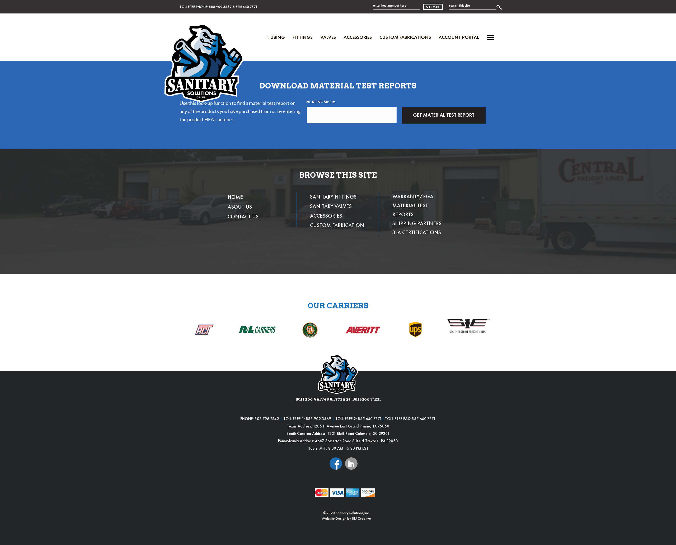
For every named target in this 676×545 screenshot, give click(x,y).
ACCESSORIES (326, 215)
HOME (235, 197)
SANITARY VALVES (331, 206)
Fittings (303, 37)
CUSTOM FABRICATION (337, 225)
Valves (328, 37)
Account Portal (459, 37)
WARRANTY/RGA (412, 196)
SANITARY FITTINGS (333, 196)
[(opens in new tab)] (336, 463)
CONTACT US (243, 216)
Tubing (276, 37)
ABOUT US (240, 206)
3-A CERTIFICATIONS (416, 232)
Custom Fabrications (405, 37)
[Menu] (490, 37)
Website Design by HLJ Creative (346, 518)
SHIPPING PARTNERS (417, 223)
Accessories (358, 37)
